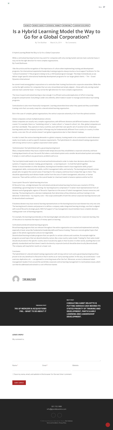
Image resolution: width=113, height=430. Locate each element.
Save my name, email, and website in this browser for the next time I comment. (43, 374)
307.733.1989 (56, 406)
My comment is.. (18, 339)
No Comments (71, 42)
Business (27, 25)
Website (75, 365)
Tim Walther (42, 42)
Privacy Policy (62, 423)
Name (15, 365)
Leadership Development (81, 25)
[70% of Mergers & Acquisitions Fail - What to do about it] (28, 309)
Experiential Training (53, 25)
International (67, 25)
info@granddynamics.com (56, 409)
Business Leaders (38, 25)
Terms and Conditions (52, 423)
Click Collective (69, 421)
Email (45, 365)
